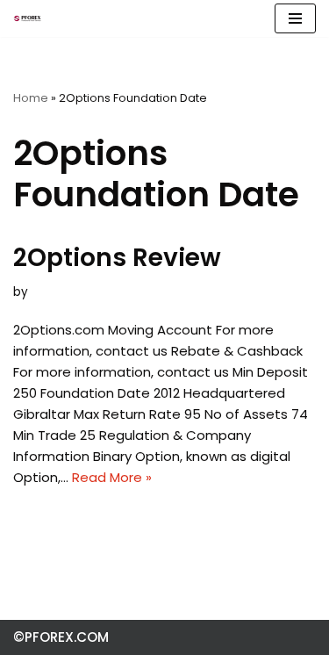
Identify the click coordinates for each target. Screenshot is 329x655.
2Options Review (117, 258)
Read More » (112, 477)
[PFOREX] (27, 18)
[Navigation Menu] (295, 18)
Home (30, 97)
